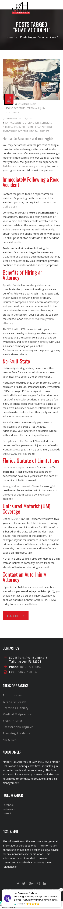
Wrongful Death (14, 702)
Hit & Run (10, 740)
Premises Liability (16, 708)
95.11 (18, 519)
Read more (12, 616)
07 (9, 97)
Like (29, 118)
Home (9, 37)
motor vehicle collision (37, 122)
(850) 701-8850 (31, 667)
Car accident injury (13, 467)
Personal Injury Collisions (18, 126)
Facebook (8, 805)
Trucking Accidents (16, 733)
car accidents (13, 122)
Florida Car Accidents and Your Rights (28, 138)
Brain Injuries (13, 721)
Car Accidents (17, 108)
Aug (9, 101)
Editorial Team (28, 103)
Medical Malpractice (17, 714)
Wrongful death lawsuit (16, 486)
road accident (43, 126)
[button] (61, 890)
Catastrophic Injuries (18, 727)
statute (15, 449)
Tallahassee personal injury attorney (25, 166)
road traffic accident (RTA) (18, 131)
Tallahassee (42, 131)
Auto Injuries (12, 695)
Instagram (9, 809)
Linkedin (7, 813)
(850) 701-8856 (26, 672)
